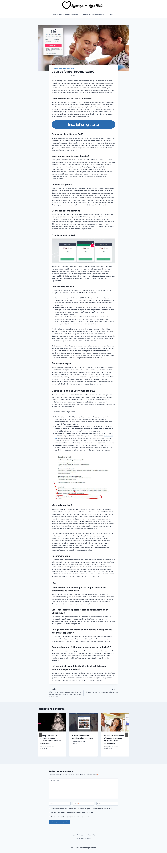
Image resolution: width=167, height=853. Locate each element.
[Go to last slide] (40, 735)
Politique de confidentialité (86, 835)
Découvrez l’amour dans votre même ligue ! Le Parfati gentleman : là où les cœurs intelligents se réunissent (65, 693)
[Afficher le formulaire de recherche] (118, 14)
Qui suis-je (80, 838)
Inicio (73, 835)
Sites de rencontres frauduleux (93, 14)
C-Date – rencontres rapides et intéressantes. (102, 690)
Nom (52, 804)
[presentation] (52, 722)
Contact (88, 838)
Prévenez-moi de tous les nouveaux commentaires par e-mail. (72, 813)
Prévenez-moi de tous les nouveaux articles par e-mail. (70, 817)
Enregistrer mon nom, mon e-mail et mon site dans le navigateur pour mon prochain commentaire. (82, 808)
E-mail (76, 804)
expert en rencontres (60, 76)
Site (98, 804)
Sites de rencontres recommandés (65, 14)
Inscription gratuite (83, 124)
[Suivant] (126, 735)
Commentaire (55, 780)
